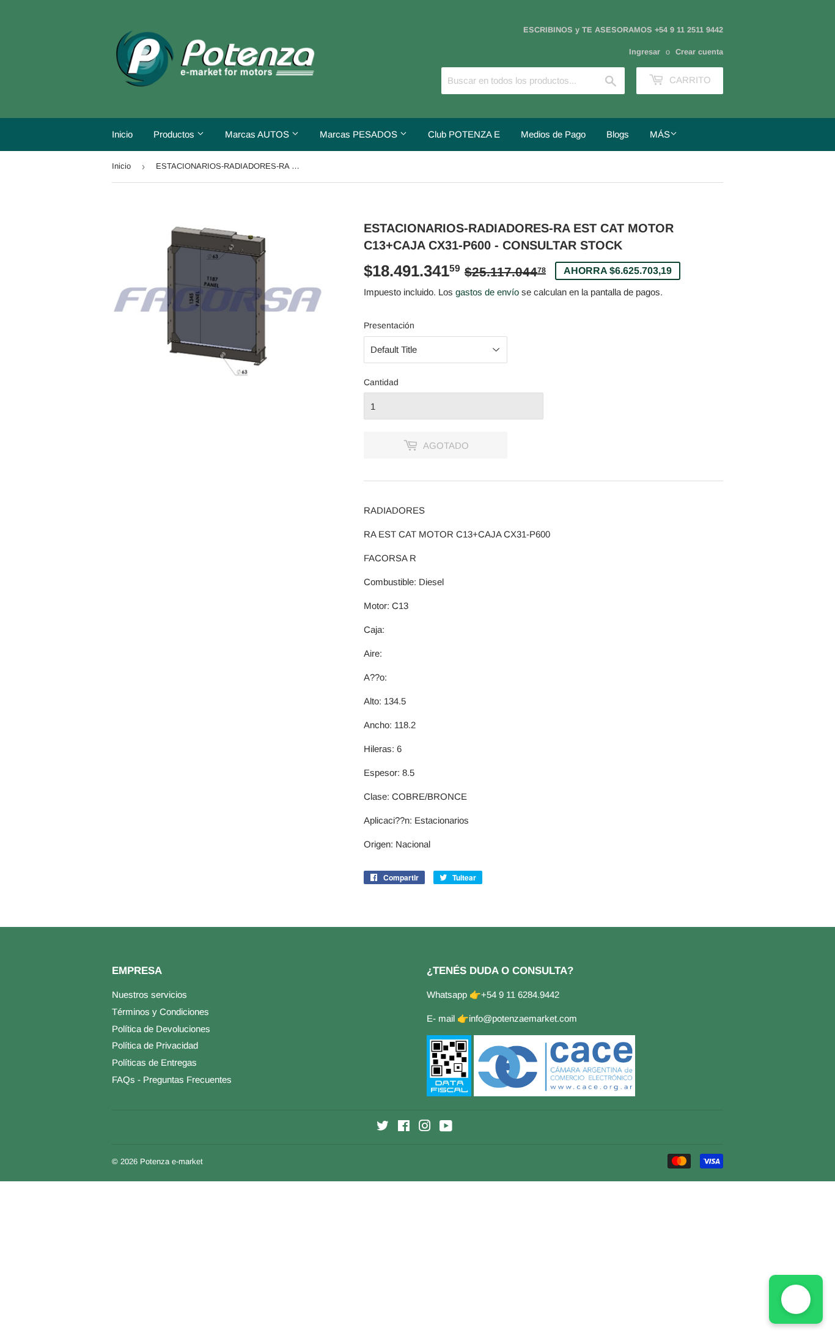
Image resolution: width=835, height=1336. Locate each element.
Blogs (617, 134)
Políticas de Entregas (154, 1062)
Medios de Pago (553, 134)
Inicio (122, 134)
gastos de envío (487, 292)
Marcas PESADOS (360, 134)
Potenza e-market (171, 1161)
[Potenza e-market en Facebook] (403, 1127)
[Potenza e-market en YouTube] (446, 1127)
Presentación (389, 325)
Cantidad (381, 382)
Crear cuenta (699, 51)
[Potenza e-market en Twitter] (383, 1127)
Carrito (689, 80)
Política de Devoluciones (161, 1029)
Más (660, 134)
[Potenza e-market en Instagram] (425, 1127)
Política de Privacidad (155, 1045)
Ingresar (644, 51)
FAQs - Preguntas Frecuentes (172, 1079)
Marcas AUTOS (258, 134)
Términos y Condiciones (160, 1011)
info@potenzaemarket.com (523, 1018)
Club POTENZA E (464, 134)
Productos (175, 134)
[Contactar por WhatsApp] (796, 1299)
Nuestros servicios (149, 994)
